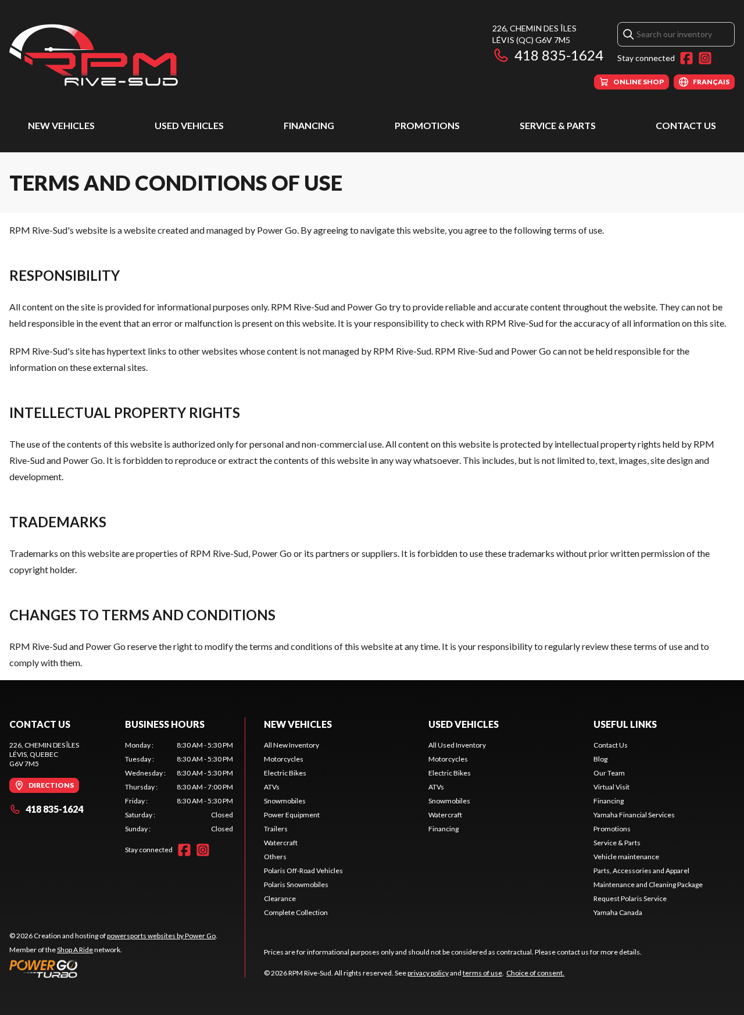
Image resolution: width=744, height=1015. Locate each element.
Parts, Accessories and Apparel (641, 870)
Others (275, 856)
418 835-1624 (558, 55)
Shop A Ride (75, 949)
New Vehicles (61, 125)
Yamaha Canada (617, 912)
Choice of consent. (535, 972)
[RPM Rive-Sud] (93, 56)
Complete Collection (296, 912)
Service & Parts (558, 125)
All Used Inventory (457, 745)
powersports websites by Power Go (161, 935)
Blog (600, 759)
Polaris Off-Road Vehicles (303, 870)
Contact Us (686, 125)
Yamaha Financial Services (634, 814)
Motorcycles (283, 759)
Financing (309, 125)
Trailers (276, 828)
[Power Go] (113, 968)
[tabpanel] (179, 787)
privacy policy (428, 972)
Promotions (427, 125)
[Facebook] (686, 58)
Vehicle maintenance (626, 856)
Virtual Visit (611, 786)
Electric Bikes (285, 773)
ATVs (272, 786)
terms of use (482, 972)
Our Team (609, 773)
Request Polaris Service (630, 898)
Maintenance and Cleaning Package (648, 884)
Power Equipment (292, 814)
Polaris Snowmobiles (296, 884)
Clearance (280, 898)
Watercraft (281, 842)
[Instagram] (705, 58)
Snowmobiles (285, 800)
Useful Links (625, 724)
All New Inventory (291, 745)
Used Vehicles (189, 125)
